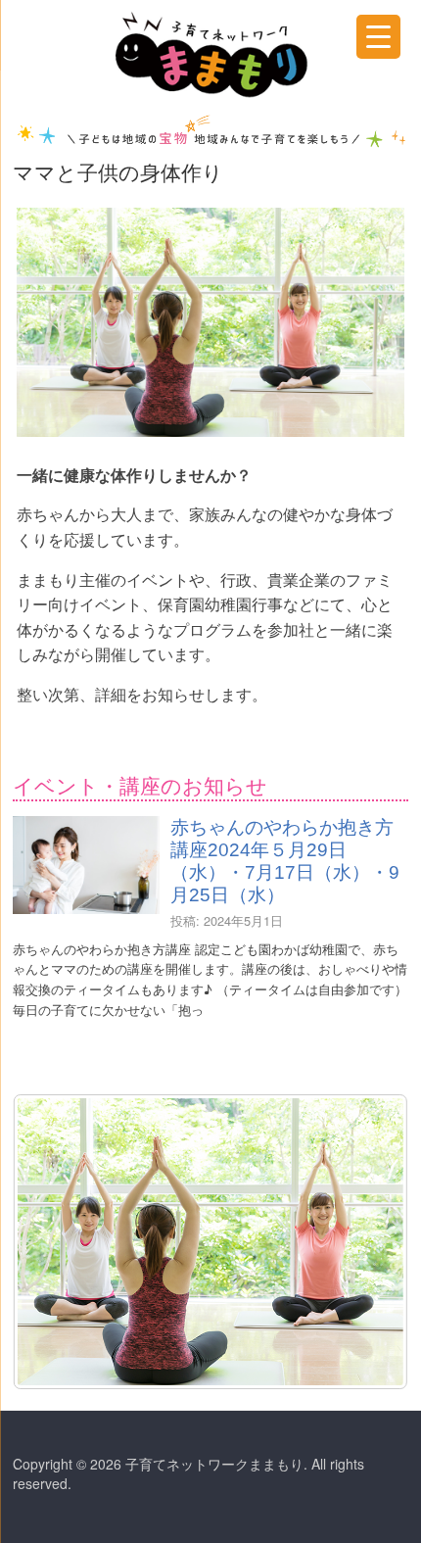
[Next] (367, 1242)
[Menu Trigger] (378, 37)
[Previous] (53, 1242)
